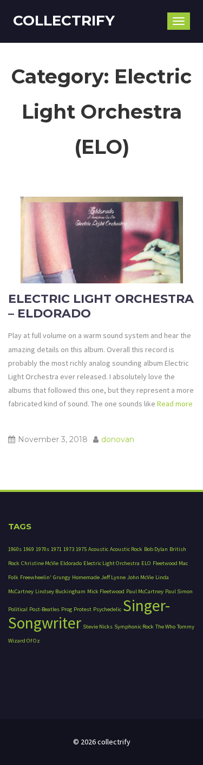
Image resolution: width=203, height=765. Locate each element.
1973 (68, 549)
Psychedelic (107, 609)
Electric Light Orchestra (111, 563)
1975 (81, 549)
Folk (13, 577)
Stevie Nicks (98, 626)
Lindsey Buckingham (60, 591)
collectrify (64, 20)
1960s (15, 549)
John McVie (140, 577)
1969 (28, 549)
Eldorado (71, 563)
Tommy (185, 626)
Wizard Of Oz (24, 640)
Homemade (86, 577)
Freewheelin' (35, 577)
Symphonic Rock (134, 626)
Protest (82, 609)
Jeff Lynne (113, 577)
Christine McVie (39, 563)
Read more (174, 404)
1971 (56, 549)
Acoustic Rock (126, 549)
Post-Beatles (44, 609)
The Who (165, 626)
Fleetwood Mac (170, 563)
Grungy (61, 577)
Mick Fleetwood (106, 591)
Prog (66, 609)
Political (18, 609)
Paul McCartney (144, 591)
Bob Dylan (156, 549)
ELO (146, 563)
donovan (117, 439)
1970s (42, 549)
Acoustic (98, 549)
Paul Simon (179, 591)
